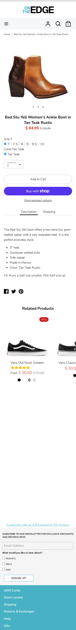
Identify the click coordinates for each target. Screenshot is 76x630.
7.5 (15, 144)
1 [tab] (33, 107)
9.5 (34, 144)
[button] (20, 368)
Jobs (7, 626)
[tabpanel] (38, 71)
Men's (9, 564)
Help (7, 619)
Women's (11, 558)
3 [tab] (43, 107)
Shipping (49, 212)
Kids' (8, 569)
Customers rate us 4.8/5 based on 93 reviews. (38, 525)
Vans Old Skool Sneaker (27, 363)
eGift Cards (12, 590)
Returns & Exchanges (19, 611)
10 (42, 144)
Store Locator (13, 597)
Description (29, 212)
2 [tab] (38, 107)
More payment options (38, 200)
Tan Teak (13, 154)
